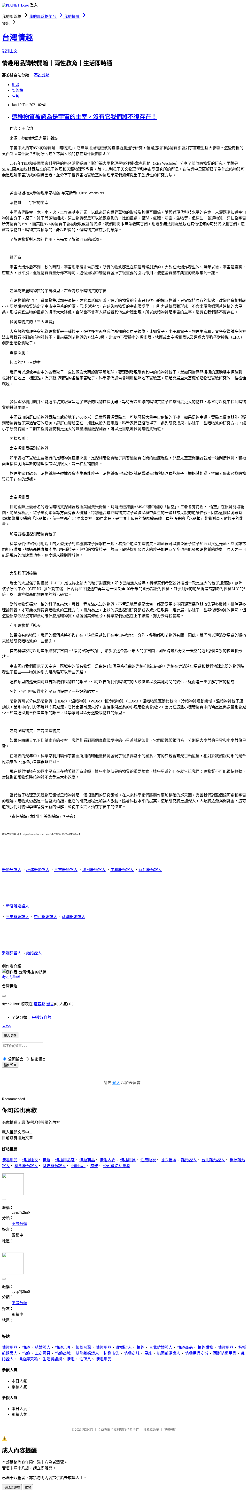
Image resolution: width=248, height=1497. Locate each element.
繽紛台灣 (83, 1347)
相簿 (15, 85)
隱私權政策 (151, 1429)
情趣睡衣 (30, 1160)
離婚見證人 (11, 870)
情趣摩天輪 (28, 1359)
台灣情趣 (17, 37)
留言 (50, 1004)
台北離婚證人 (213, 1160)
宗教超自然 (41, 1017)
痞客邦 (39, 1004)
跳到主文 (9, 51)
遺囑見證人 (11, 953)
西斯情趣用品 (224, 1353)
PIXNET (87, 1429)
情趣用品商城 (196, 1353)
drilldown (78, 1166)
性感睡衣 (148, 1160)
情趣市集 (111, 1353)
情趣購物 (205, 1347)
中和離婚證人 (122, 870)
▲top (6, 1026)
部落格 (17, 90)
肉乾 (94, 1166)
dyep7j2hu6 (11, 977)
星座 (148, 1353)
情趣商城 (63, 1353)
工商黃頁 (42, 1353)
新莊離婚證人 (150, 870)
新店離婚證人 (17, 906)
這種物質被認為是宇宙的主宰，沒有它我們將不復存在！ (84, 117)
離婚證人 (189, 1160)
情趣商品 (87, 1160)
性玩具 (85, 1359)
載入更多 (10, 1035)
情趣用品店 (65, 1160)
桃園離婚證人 (26, 1166)
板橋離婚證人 (37, 870)
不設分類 (41, 75)
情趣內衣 (107, 1160)
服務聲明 (170, 1429)
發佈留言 (10, 1065)
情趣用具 (128, 1160)
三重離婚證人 (66, 870)
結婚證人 (34, 953)
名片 (15, 96)
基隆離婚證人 (54, 1166)
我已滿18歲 (12, 1487)
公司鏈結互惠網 (116, 1166)
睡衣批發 (168, 1160)
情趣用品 (9, 1160)
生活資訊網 (52, 1359)
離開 (28, 1487)
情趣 (46, 1160)
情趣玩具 (63, 1347)
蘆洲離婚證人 (94, 870)
